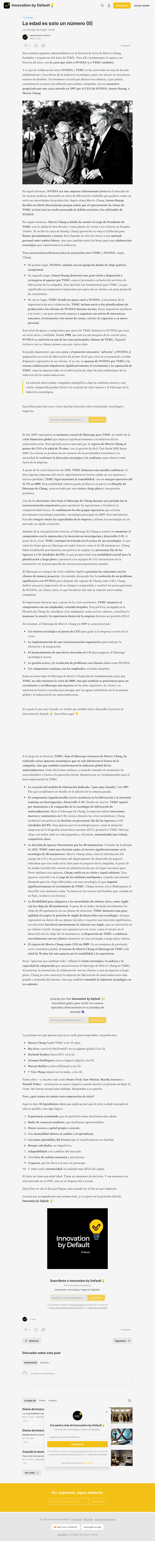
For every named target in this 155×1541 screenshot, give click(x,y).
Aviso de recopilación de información (66, 1454)
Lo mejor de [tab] (30, 1400)
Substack (62, 1534)
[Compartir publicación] (109, 5)
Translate (29, 17)
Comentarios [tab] (30, 1362)
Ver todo (30, 1472)
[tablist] (36, 1363)
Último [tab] (42, 1400)
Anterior (34, 1340)
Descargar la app (92, 1527)
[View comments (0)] (36, 46)
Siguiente (120, 1340)
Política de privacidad (97, 1454)
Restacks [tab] (44, 1362)
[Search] (102, 5)
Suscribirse (122, 5)
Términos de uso (77, 1451)
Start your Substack (67, 1527)
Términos (88, 1519)
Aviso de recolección (105, 1519)
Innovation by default (40, 35)
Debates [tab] (53, 1400)
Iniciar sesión (142, 5)
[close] (106, 1412)
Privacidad (76, 1519)
